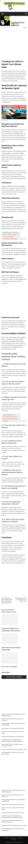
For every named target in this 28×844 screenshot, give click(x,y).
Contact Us (14, 839)
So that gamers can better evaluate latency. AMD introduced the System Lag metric (7, 600)
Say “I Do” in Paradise (9, 667)
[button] (2, 14)
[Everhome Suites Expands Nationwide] (14, 638)
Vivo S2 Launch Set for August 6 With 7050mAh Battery (12, 732)
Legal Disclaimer (12, 838)
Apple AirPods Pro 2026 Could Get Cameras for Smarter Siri (12, 719)
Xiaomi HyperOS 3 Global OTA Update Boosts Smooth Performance (12, 745)
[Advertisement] (14, 44)
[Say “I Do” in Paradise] (14, 658)
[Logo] (5, 25)
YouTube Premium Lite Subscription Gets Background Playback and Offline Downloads (12, 740)
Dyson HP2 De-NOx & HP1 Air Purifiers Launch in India (14, 749)
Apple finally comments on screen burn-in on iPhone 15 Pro (21, 599)
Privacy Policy (20, 838)
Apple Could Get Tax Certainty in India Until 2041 (12, 728)
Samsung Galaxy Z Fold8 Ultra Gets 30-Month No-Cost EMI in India (13, 724)
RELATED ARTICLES (7, 610)
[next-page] (3, 669)
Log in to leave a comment (14, 677)
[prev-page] (2, 669)
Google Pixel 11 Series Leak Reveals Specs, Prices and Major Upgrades (13, 715)
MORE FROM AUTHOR (8, 612)
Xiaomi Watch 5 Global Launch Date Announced (12, 736)
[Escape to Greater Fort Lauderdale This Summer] (14, 619)
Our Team (6, 838)
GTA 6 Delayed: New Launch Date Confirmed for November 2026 (12, 753)
